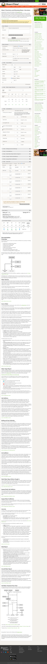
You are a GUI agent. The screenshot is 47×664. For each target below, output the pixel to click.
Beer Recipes (30, 649)
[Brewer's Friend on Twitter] (5, 652)
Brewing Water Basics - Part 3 (38, 27)
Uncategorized (37, 142)
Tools (13, 6)
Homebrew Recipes (37, 70)
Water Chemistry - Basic (38, 53)
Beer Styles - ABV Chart (38, 117)
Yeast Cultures (36, 145)
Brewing (36, 130)
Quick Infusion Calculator (38, 57)
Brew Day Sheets (21, 649)
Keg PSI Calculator (37, 62)
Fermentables (36, 71)
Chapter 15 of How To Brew (24, 626)
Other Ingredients (37, 75)
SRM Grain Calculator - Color (38, 38)
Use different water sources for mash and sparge (21, 58)
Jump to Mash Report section (6, 566)
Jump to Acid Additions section (6, 476)
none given (15, 163)
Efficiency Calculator (37, 56)
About (38, 649)
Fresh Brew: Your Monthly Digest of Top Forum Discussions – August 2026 (40, 81)
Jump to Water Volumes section (6, 301)
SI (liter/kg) (21, 46)
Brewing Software (37, 131)
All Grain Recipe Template (38, 104)
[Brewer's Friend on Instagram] (1, 652)
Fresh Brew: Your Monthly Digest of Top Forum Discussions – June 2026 (40, 89)
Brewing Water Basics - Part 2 (38, 26)
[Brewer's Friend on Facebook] (3, 652)
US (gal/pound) (15, 46)
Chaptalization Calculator (38, 46)
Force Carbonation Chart (38, 63)
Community (8, 6)
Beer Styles (36, 76)
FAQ (10, 652)
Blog (10, 649)
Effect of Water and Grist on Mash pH (12, 624)
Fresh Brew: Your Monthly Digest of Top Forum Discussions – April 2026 (40, 100)
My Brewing (27, 6)
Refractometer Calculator (38, 44)
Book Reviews (36, 129)
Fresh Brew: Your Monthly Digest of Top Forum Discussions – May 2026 (40, 93)
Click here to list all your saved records (14, 40)
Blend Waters (15, 60)
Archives (36, 147)
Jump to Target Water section (6, 395)
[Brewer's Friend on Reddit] (7, 652)
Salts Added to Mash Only (19, 110)
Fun (35, 135)
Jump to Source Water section (6, 366)
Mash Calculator (37, 51)
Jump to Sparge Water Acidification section (8, 506)
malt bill (23, 163)
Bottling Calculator (37, 59)
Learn (32, 6)
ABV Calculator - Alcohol (38, 34)
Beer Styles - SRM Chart (38, 121)
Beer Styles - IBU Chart (38, 118)
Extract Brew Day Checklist (38, 110)
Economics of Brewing (38, 132)
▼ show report (27, 84)
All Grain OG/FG (37, 52)
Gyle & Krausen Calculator (38, 64)
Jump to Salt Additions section (6, 417)
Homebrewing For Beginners (38, 23)
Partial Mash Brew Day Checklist (39, 108)
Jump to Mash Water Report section (7, 486)
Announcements (37, 126)
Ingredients (36, 137)
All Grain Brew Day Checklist (38, 105)
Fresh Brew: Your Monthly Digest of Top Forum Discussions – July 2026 (40, 85)
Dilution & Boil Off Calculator (38, 41)
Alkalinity (18, 78)
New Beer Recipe (38, 6)
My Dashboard (21, 652)
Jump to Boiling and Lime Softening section (8, 450)
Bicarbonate (14, 78)
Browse (22, 6)
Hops (35, 72)
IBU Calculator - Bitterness (38, 37)
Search (17, 6)
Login (40, 4)
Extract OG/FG (36, 58)
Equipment (36, 134)
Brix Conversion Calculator (38, 45)
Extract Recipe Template (38, 109)
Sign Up (37, 1)
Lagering (36, 140)
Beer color (19, 163)
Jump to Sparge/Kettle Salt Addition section (8, 496)
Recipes (36, 141)
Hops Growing (36, 136)
